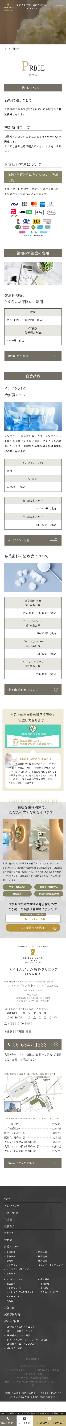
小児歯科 (45, 1279)
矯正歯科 (11, 1283)
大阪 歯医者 (18, 981)
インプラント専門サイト (19, 1269)
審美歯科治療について (23, 690)
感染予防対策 (12, 1314)
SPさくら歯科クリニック (20, 1331)
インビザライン (15, 1288)
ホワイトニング (15, 1279)
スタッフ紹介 (11, 1212)
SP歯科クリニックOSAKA (20, 1344)
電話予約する (8, 1423)
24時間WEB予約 (33, 928)
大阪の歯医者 (20, 1074)
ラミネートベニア (49, 1292)
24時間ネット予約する (49, 1423)
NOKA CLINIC (14, 1348)
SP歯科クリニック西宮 (18, 1335)
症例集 (8, 1239)
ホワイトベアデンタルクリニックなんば (27, 1339)
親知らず (11, 1273)
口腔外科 (42, 1252)
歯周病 (10, 1260)
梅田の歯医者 (9, 1074)
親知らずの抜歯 (18, 356)
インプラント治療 (19, 540)
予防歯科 (11, 1256)
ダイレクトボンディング (50, 1265)
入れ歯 (10, 1301)
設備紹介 (9, 1226)
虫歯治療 (11, 1252)
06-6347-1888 (35, 918)
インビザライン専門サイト (20, 1292)
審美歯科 (42, 1260)
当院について (11, 1206)
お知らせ (9, 1307)
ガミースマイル (15, 1296)
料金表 (8, 1219)
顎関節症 (45, 1283)
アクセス (8, 1233)
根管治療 (42, 1256)
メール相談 (25, 1423)
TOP (7, 1199)
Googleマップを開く (21, 1163)
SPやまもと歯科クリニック (21, 1327)
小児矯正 (45, 1288)
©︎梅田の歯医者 (13, 1392)
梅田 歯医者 (9, 981)
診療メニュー (11, 1246)
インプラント (13, 1265)
